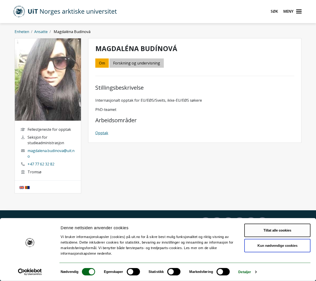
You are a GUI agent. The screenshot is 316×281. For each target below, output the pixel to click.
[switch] (133, 271)
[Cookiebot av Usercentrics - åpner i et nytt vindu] (30, 272)
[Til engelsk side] (21, 186)
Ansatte (41, 31)
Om (102, 63)
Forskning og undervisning (136, 63)
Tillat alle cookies (277, 230)
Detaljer (244, 272)
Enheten (22, 31)
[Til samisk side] (27, 186)
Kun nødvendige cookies (277, 245)
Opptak (101, 132)
